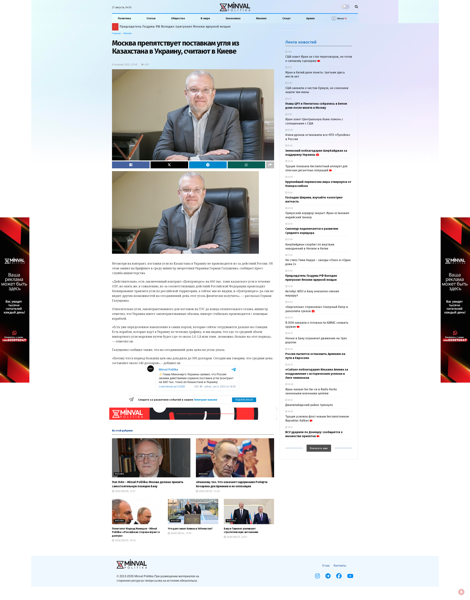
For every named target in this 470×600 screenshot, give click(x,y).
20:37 (290, 333)
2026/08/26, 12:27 (124, 491)
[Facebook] (339, 576)
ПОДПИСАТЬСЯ (244, 399)
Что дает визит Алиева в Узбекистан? (190, 528)
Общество (178, 18)
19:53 (290, 400)
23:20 (290, 161)
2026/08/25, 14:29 (209, 491)
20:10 (290, 364)
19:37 (289, 427)
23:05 (290, 177)
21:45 (289, 255)
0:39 (289, 83)
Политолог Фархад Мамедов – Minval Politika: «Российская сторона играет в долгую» (136, 532)
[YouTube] (350, 576)
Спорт (286, 18)
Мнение (261, 18)
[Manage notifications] (461, 592)
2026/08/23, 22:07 (236, 536)
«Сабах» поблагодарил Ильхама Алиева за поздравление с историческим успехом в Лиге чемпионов (316, 373)
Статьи (151, 18)
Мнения (128, 33)
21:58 (290, 239)
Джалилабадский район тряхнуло (309, 405)
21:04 (290, 302)
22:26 (290, 208)
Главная (116, 33)
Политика (124, 18)
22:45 (290, 192)
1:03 (289, 51)
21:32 (289, 271)
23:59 (290, 130)
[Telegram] (328, 576)
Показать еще (319, 448)
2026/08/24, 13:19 (180, 533)
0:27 (289, 98)
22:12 (289, 224)
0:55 (289, 67)
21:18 (289, 286)
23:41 (289, 145)
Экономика (233, 18)
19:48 (290, 411)
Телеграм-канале (206, 399)
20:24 (290, 349)
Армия (310, 18)
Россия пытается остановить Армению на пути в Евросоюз (165, 26)
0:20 (289, 114)
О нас (326, 565)
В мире (205, 18)
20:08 (290, 384)
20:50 (290, 317)
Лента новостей (301, 42)
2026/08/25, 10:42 (125, 540)
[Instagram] (317, 576)
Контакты (340, 565)
